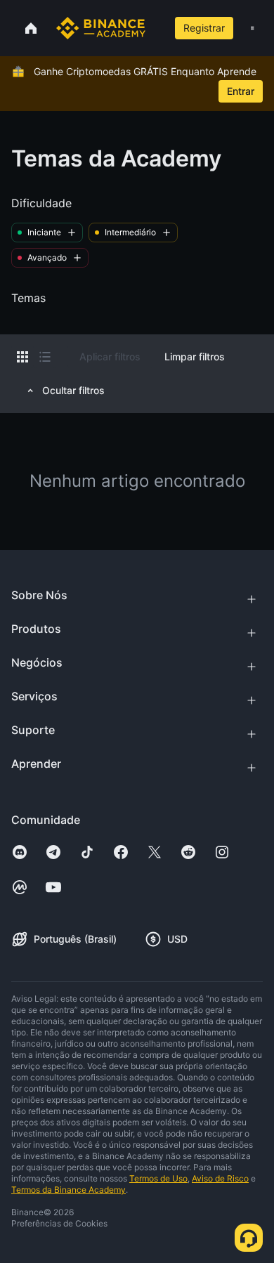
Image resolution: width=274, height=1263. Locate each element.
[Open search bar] (155, 28)
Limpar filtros (194, 356)
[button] (252, 28)
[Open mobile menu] (252, 28)
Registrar (204, 28)
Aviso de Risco (220, 1178)
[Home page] (100, 28)
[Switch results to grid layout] (22, 357)
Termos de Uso (158, 1178)
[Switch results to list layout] (45, 357)
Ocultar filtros (73, 390)
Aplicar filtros (110, 356)
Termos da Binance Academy (68, 1189)
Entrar (240, 91)
